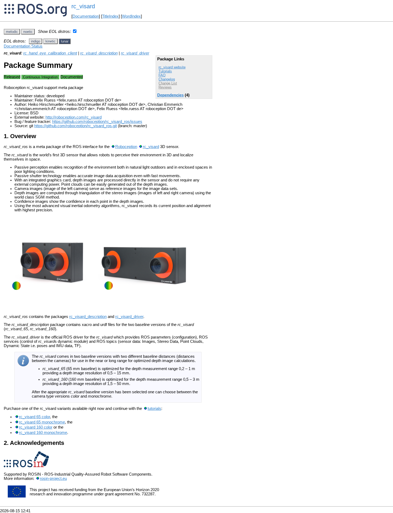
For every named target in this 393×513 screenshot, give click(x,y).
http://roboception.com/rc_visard (73, 117)
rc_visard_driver (135, 53)
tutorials (154, 408)
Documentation (85, 16)
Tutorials (165, 71)
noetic (28, 32)
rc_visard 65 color (34, 417)
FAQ (162, 75)
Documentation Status (23, 46)
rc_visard (151, 147)
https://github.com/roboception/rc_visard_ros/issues (97, 121)
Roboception (126, 147)
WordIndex (131, 16)
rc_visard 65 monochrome (42, 422)
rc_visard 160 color (35, 427)
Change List (168, 83)
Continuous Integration (40, 77)
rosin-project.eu (53, 478)
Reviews (165, 87)
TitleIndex (110, 16)
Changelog (167, 79)
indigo (35, 41)
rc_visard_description (99, 53)
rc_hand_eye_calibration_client (50, 53)
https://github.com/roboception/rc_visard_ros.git (75, 126)
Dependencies (170, 95)
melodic (12, 32)
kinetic (50, 41)
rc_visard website (172, 67)
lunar (64, 41)
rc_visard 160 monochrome (43, 432)
